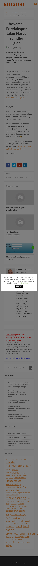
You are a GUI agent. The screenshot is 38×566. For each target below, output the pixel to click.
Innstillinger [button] (25, 283)
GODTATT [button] (19, 286)
